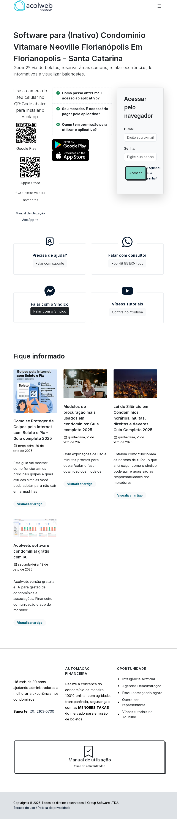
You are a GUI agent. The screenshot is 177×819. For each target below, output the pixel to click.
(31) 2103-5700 (42, 711)
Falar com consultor (127, 259)
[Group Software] (28, 669)
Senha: (129, 148)
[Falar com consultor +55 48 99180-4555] (127, 242)
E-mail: (129, 129)
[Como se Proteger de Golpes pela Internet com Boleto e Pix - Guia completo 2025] (35, 391)
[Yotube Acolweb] (127, 291)
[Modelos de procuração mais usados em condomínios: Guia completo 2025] (85, 383)
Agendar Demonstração (141, 686)
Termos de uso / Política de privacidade (42, 808)
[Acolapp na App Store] (70, 155)
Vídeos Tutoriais (127, 308)
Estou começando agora (142, 693)
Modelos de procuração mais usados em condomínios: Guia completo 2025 (81, 418)
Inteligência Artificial (138, 679)
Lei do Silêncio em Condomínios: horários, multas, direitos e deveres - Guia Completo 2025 (133, 418)
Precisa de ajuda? (50, 259)
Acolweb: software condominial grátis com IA (31, 551)
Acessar (136, 173)
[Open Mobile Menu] (159, 6)
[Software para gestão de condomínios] (33, 6)
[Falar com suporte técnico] (50, 242)
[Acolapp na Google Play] (70, 144)
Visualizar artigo (30, 504)
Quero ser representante (133, 702)
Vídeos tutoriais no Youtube (137, 714)
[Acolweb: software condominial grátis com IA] (35, 528)
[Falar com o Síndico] (50, 291)
